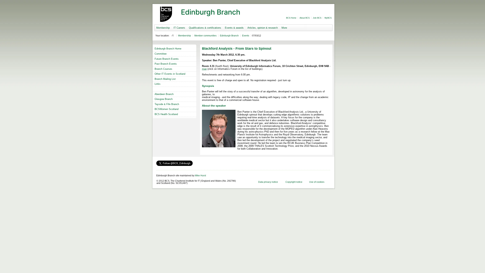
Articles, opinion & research (262, 27)
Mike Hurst (200, 175)
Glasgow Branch (164, 99)
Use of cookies (316, 182)
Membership (163, 27)
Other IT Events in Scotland (170, 73)
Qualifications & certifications (205, 27)
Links (157, 83)
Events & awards (234, 27)
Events (245, 36)
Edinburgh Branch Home (168, 48)
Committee (161, 53)
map (204, 68)
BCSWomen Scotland (166, 109)
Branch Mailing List (165, 79)
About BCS (305, 18)
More (284, 27)
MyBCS (328, 18)
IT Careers (179, 27)
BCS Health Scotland (166, 114)
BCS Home (291, 18)
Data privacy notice (268, 182)
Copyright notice (294, 182)
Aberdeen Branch (164, 94)
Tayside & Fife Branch (167, 104)
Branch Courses (163, 68)
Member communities (205, 36)
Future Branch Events (167, 58)
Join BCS (317, 18)
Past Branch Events (166, 63)
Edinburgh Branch (229, 36)
